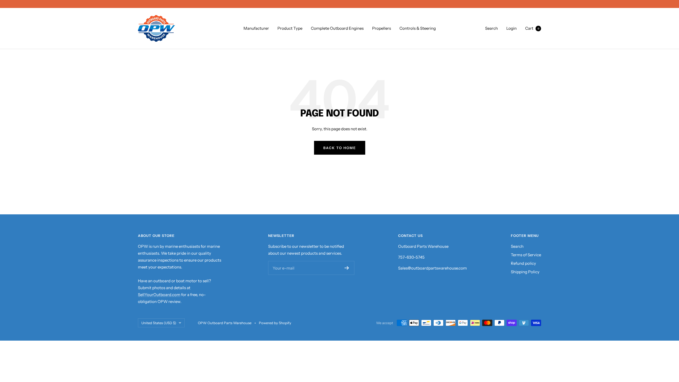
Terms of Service (526, 254)
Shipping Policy (525, 271)
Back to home (339, 148)
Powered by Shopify (275, 323)
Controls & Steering (417, 28)
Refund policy (523, 263)
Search (491, 28)
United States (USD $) (158, 323)
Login (511, 28)
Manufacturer (256, 28)
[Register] (347, 268)
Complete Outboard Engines (337, 28)
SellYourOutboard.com (159, 294)
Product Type (289, 28)
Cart (532, 28)
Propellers (381, 28)
